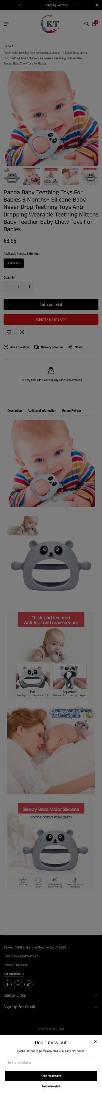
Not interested (51, 1086)
